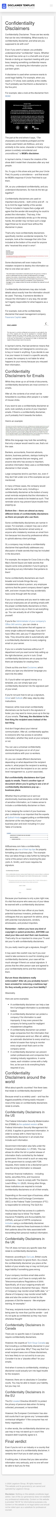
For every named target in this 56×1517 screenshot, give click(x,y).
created (16, 1401)
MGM (7, 95)
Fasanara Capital (13, 317)
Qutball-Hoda (13, 817)
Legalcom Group (22, 1488)
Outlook (18, 697)
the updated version (28, 1124)
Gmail (8, 697)
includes (9, 1223)
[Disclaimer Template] (18, 6)
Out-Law (30, 1256)
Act (28, 1148)
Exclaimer (32, 667)
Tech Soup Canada (36, 1342)
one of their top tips (26, 849)
